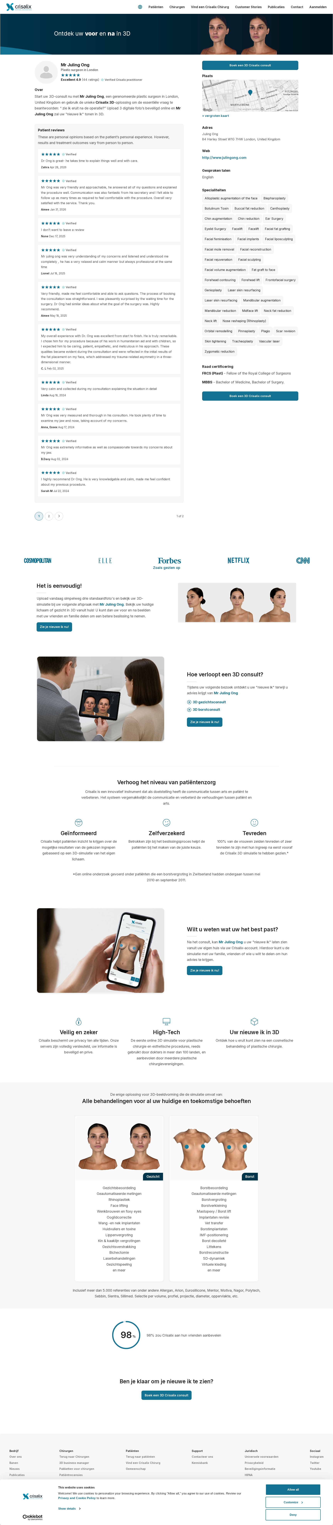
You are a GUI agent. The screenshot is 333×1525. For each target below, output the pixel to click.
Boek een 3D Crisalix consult (250, 65)
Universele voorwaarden (261, 1456)
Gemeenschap (136, 1468)
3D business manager (74, 1462)
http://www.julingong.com (224, 158)
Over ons (15, 1456)
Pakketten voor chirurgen (76, 1468)
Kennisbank (200, 1462)
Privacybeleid (254, 1462)
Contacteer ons (202, 1456)
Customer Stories (248, 7)
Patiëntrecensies (71, 1475)
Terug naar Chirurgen (74, 1456)
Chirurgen (177, 7)
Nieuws (14, 1468)
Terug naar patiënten (140, 1456)
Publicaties (276, 7)
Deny (293, 1514)
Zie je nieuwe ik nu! (54, 627)
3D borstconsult (206, 710)
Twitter (315, 1462)
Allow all (293, 1489)
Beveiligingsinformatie (260, 1468)
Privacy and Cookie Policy (77, 1498)
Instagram (317, 1456)
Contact (297, 7)
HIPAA (248, 1475)
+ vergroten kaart (215, 116)
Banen (13, 1462)
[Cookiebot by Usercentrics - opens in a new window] (33, 1517)
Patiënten (156, 7)
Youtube (315, 1468)
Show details (67, 1508)
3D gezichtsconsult (209, 702)
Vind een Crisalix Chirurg (210, 7)
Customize (291, 1502)
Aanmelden (318, 7)
